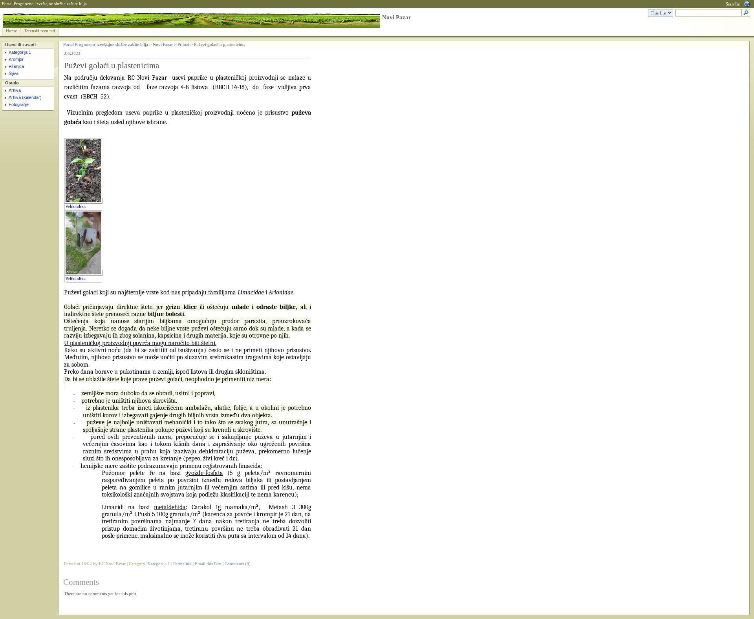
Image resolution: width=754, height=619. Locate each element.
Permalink (182, 564)
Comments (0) (238, 564)
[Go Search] (746, 13)
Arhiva (15, 90)
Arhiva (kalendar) (25, 97)
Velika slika (76, 206)
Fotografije (19, 104)
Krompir (16, 59)
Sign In (732, 4)
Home (11, 31)
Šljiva (13, 73)
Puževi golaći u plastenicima (111, 65)
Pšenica (16, 66)
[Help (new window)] (747, 3)
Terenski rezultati (39, 31)
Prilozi (183, 44)
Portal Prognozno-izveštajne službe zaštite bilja (44, 4)
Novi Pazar (396, 17)
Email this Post (208, 564)
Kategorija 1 (20, 52)
